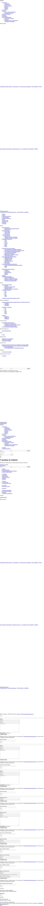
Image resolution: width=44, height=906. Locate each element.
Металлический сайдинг (7, 284)
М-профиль (7, 305)
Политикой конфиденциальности (30, 736)
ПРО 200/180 (7, 263)
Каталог (1, 0)
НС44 (6, 244)
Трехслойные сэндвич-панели (8, 322)
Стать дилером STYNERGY (10, 12)
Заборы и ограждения (6, 216)
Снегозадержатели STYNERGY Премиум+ (13, 249)
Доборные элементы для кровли (11, 236)
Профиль (4, 315)
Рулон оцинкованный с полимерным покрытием (14, 347)
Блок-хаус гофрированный (10, 286)
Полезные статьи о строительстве (11, 20)
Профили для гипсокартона (7, 338)
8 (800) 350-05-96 (3, 422)
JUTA (6, 267)
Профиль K (7, 318)
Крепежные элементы (6, 340)
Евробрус (6, 285)
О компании (4, 2)
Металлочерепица (5, 230)
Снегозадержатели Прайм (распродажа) (12, 251)
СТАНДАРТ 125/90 (8, 258)
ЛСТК (3, 219)
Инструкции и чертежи (9, 18)
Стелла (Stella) (7, 231)
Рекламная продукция (9, 13)
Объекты (6, 8)
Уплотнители (7, 271)
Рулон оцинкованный (9, 346)
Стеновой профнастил (6, 289)
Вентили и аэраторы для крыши (11, 278)
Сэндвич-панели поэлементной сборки (10, 326)
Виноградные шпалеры (6, 351)
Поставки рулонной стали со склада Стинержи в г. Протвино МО (15, 345)
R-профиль (7, 304)
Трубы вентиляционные (9, 277)
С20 (5, 293)
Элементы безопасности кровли (8, 248)
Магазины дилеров (6, 486)
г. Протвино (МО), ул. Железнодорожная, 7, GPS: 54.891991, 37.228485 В (14, 212)
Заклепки (6, 273)
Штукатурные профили (7, 339)
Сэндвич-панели (5, 217)
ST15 (6, 240)
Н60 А (6, 245)
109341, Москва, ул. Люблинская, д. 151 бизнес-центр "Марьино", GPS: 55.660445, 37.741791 (23, 86)
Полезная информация (6, 17)
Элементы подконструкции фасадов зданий (10, 298)
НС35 (6, 295)
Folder (6, 266)
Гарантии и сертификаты (7, 493)
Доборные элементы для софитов (11, 238)
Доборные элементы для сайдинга (11, 288)
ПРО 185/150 (7, 262)
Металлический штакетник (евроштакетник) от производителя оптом (16, 302)
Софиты (4, 275)
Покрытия (7, 19)
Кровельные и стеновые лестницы (11, 254)
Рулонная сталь (5, 221)
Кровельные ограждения (9, 253)
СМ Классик (7, 233)
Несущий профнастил (6, 218)
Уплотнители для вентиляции (10, 280)
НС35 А (6, 243)
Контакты (4, 15)
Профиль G (7, 316)
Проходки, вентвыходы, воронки (11, 279)
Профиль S (7, 317)
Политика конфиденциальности (27, 714)
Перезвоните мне (3, 423)
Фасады (3, 215)
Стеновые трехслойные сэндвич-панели (12, 324)
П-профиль (7, 303)
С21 (5, 294)
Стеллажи (4, 223)
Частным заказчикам (6, 14)
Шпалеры (4, 222)
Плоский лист (7, 235)
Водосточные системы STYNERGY (9, 256)
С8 (5, 291)
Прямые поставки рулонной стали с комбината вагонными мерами (15, 344)
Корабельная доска (8, 287)
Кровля (3, 214)
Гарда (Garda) (7, 232)
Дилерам (4, 11)
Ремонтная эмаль (8, 272)
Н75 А (6, 246)
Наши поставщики (8, 5)
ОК (0, 905)
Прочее (6, 274)
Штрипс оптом (7, 229)
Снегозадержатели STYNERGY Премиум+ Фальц (14, 250)
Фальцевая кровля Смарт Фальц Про (12, 228)
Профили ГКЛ (5, 220)
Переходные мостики (9, 255)
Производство (7, 4)
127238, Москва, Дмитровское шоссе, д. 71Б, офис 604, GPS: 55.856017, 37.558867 (22, 148)
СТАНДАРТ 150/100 (9, 260)
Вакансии (6, 6)
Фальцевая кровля (5, 227)
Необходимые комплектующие (8, 269)
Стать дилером (5, 482)
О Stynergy (4, 474)
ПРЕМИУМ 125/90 (8, 257)
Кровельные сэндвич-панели (10, 323)
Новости (6, 7)
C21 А (6, 242)
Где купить (4, 9)
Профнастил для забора (6, 307)
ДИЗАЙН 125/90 (8, 259)
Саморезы (6, 270)
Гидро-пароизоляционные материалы (9, 264)
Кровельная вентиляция (7, 276)
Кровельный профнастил (7, 239)
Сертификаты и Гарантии (10, 21)
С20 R (6, 241)
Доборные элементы (6, 234)
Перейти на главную (4, 464)
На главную (2, 893)
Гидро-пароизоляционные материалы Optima (13, 265)
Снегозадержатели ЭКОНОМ (10, 252)
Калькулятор (4, 16)
